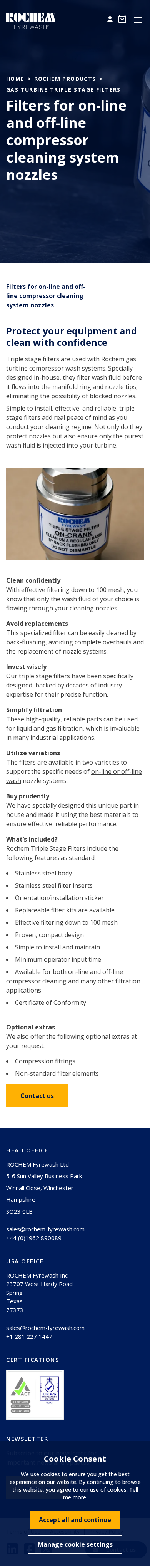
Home (15, 78)
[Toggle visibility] (138, 20)
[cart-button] (122, 18)
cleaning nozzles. (94, 608)
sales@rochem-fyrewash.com (45, 1229)
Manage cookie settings (75, 1544)
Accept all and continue (75, 1520)
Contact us (37, 1096)
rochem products (65, 78)
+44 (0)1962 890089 (34, 1238)
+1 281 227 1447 (29, 1336)
